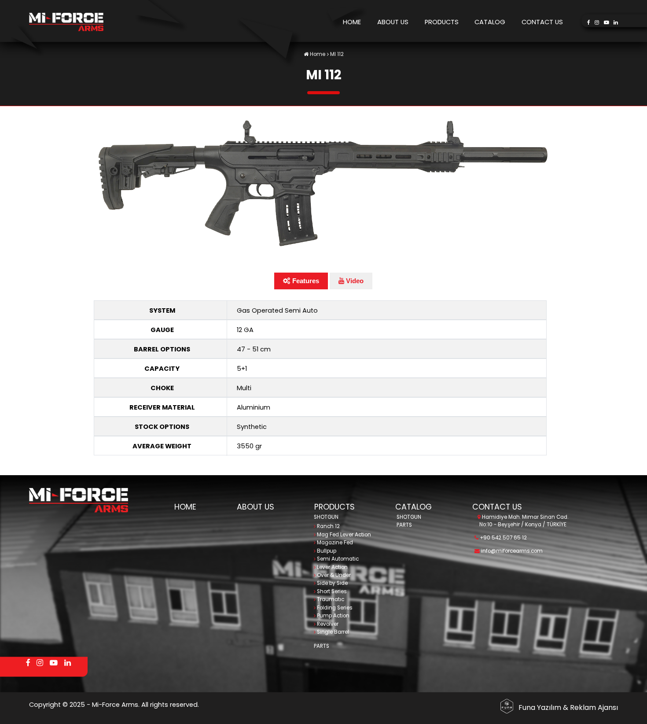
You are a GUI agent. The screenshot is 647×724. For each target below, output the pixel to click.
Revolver (327, 624)
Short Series (331, 591)
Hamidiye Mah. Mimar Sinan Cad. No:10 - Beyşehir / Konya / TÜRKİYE (523, 520)
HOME (352, 22)
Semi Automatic (337, 558)
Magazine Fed (334, 542)
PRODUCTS (442, 22)
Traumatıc (330, 599)
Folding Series (334, 607)
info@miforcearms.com (511, 550)
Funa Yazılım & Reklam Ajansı (568, 707)
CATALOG (489, 22)
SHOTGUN (326, 517)
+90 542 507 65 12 (502, 537)
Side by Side (332, 583)
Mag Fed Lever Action (343, 534)
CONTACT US (542, 22)
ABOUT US (392, 22)
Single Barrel (332, 631)
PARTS (321, 646)
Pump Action (332, 615)
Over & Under (333, 575)
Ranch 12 (328, 526)
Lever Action (332, 567)
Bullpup (326, 550)
